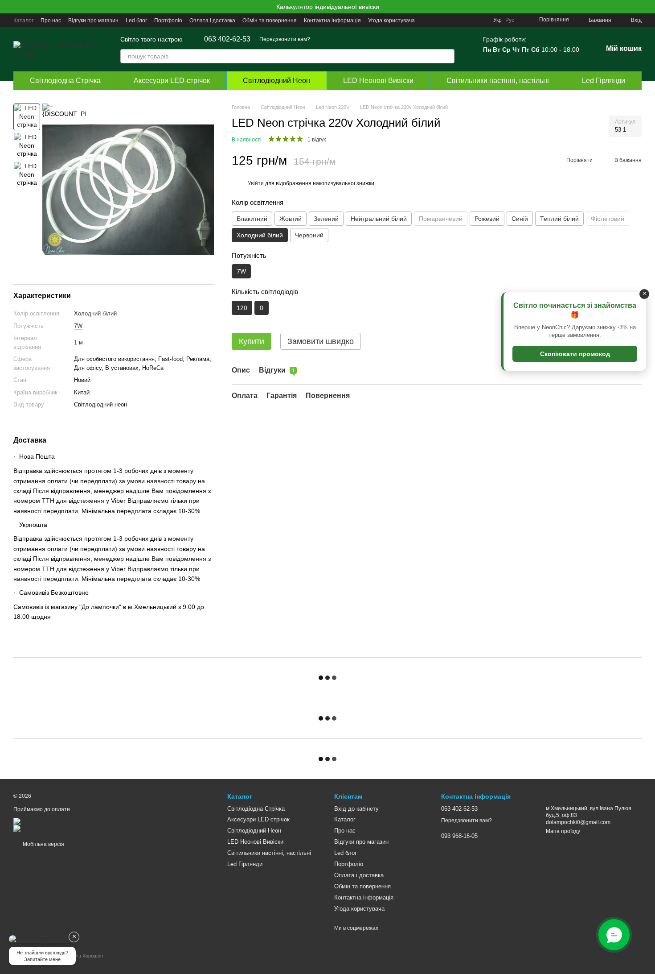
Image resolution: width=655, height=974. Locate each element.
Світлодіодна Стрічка (65, 80)
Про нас (51, 20)
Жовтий (290, 218)
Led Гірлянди (603, 80)
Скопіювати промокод (575, 353)
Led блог (136, 20)
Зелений (326, 218)
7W (78, 326)
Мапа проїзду (563, 831)
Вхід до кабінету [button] (356, 808)
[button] (648, 6)
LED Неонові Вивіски (378, 80)
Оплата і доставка (212, 20)
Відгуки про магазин (93, 20)
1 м (78, 342)
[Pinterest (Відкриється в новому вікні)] (480, 20)
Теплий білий (559, 218)
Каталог (23, 20)
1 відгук (316, 140)
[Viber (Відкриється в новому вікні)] (470, 20)
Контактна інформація (332, 20)
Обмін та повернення (269, 20)
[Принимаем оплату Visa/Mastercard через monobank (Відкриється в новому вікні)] (83, 828)
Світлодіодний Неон (276, 80)
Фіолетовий (607, 218)
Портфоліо (168, 20)
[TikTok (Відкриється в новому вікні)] (438, 20)
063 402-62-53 (227, 39)
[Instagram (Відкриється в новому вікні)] (427, 20)
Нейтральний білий (379, 218)
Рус (509, 20)
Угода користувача (391, 20)
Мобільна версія (42, 844)
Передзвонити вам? (284, 39)
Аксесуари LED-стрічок (172, 80)
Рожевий (487, 218)
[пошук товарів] (447, 56)
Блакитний (252, 218)
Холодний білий (95, 313)
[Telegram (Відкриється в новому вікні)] (459, 20)
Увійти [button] (256, 184)
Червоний (309, 235)
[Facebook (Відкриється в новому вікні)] (448, 20)
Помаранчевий (441, 218)
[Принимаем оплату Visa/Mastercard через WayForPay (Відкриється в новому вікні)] (84, 821)
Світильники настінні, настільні (497, 80)
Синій (520, 218)
